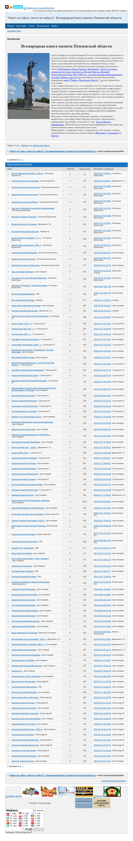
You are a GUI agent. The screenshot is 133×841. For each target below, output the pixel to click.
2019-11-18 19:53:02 (102, 317)
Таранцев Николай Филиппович (25, 745)
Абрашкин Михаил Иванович (24, 756)
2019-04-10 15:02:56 (102, 364)
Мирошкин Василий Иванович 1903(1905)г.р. (31, 435)
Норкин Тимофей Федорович (24, 401)
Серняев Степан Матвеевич (23, 750)
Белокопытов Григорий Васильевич (26, 666)
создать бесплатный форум (113, 781)
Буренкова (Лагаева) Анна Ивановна (27, 514)
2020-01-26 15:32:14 (102, 311)
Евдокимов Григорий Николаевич (26, 442)
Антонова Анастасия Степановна (26, 676)
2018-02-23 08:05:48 (102, 526)
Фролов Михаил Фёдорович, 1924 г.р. (27, 173)
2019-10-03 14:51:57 (102, 345)
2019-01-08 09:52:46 (102, 429)
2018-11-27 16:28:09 (102, 442)
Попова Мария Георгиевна (23, 660)
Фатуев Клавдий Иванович (23, 300)
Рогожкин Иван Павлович (22, 571)
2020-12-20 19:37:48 (102, 293)
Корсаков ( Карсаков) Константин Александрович (33, 208)
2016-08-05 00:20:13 (102, 605)
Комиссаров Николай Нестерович (26, 305)
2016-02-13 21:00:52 (102, 697)
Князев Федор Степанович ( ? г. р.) (26, 238)
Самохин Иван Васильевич (23, 600)
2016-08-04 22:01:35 (102, 616)
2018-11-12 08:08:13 (102, 463)
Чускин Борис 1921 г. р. (21, 324)
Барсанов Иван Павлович (22, 272)
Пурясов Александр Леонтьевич (25, 187)
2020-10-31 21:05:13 (102, 300)
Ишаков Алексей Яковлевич (23, 468)
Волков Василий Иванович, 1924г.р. (27, 729)
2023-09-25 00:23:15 (102, 258)
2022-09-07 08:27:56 (102, 286)
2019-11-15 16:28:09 (102, 329)
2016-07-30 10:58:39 (102, 621)
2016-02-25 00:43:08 (102, 676)
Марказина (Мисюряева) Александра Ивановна (32, 422)
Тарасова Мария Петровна (23, 724)
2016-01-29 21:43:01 (102, 734)
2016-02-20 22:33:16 (102, 687)
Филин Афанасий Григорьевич (24, 633)
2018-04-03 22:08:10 (102, 501)
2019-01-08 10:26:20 (102, 423)
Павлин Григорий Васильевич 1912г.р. (28, 521)
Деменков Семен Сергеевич (23, 708)
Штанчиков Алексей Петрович (24, 406)
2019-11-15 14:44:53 (102, 334)
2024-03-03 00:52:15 (102, 245)
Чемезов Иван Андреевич (22, 734)
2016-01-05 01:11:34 (102, 761)
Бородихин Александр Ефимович (26, 655)
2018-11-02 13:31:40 (102, 468)
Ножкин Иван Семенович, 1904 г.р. (26, 245)
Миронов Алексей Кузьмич (23, 703)
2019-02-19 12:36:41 (102, 411)
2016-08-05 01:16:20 (102, 600)
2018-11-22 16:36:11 (102, 447)
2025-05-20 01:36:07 (102, 201)
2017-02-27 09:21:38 (102, 560)
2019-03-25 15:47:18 (102, 389)
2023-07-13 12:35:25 (102, 271)
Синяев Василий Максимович (24, 253)
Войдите (25, 145)
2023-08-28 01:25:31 (102, 265)
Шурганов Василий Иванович (24, 692)
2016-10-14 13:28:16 (102, 582)
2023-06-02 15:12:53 (102, 278)
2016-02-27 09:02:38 (102, 671)
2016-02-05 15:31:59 (102, 708)
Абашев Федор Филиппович (23, 616)
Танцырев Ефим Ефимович (23, 589)
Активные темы (14, 31)
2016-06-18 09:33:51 (102, 632)
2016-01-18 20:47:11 (102, 745)
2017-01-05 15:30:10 (102, 566)
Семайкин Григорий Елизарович (25, 339)
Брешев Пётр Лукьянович (22, 548)
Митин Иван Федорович (21, 553)
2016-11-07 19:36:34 (102, 577)
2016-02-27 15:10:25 (102, 666)
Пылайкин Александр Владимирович (27, 370)
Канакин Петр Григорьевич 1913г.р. (26, 417)
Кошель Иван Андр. (20, 453)
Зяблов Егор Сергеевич (21, 566)
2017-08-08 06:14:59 (102, 540)
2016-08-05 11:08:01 (102, 595)
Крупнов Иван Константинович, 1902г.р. (28, 639)
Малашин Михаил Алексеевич (24, 195)
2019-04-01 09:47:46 (102, 375)
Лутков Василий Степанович (24, 411)
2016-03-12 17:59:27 (102, 660)
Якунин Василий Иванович (23, 294)
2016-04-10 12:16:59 (102, 644)
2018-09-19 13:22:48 (102, 490)
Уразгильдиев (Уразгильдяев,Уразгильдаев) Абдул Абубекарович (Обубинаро (33, 389)
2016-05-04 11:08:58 (102, 639)
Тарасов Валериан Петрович (24, 458)
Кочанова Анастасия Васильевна (26, 719)
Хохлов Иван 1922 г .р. (21, 334)
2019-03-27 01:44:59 (102, 382)
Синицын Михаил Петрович (23, 534)
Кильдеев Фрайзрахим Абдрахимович (28, 508)
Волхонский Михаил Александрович (27, 484)
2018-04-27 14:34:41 (102, 495)
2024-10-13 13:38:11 (102, 223)
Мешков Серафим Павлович (24, 217)
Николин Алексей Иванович (23, 626)
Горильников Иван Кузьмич (23, 479)
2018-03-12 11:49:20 (102, 508)
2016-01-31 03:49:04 (102, 719)
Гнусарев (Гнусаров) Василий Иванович (29, 278)
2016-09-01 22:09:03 (102, 589)
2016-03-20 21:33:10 (102, 650)
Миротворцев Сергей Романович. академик (30, 500)
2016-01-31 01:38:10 (102, 724)
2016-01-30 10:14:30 (102, 729)
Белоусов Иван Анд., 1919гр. (24, 447)
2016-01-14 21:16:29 (102, 750)
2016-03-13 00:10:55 (102, 655)
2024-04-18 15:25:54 (102, 238)
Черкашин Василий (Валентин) (24, 474)
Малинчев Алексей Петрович (24, 224)
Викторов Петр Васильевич (23, 681)
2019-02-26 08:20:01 (102, 395)
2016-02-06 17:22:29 (102, 703)
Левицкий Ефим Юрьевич (22, 495)
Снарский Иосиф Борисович (24, 650)
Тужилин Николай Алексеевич (24, 541)
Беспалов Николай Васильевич (25, 231)
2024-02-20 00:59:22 (102, 253)
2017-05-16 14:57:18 (102, 548)
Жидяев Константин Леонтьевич (25, 265)
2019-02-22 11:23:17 (102, 401)
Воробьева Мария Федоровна (24, 595)
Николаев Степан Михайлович (24, 202)
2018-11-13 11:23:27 (102, 458)
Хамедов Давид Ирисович (22, 761)
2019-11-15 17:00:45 (102, 324)
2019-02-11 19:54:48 (102, 417)
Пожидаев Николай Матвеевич (24, 611)
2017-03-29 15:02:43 (102, 553)
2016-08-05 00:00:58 (102, 611)
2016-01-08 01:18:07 (102, 756)
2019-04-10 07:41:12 (102, 370)
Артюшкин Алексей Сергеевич (24, 490)
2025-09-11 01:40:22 (102, 193)
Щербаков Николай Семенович (25, 713)
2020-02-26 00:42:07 (102, 305)
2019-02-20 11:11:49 (102, 406)
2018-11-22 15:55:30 (102, 453)
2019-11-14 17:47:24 (102, 339)
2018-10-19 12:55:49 (102, 474)
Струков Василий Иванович (23, 605)
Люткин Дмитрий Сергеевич (23, 259)
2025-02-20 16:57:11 (102, 208)
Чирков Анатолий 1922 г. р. (23, 329)
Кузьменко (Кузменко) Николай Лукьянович (30, 582)
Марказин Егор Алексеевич (23, 429)
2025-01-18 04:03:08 (102, 216)
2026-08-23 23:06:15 (102, 173)
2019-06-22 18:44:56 (102, 351)
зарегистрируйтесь (41, 145)
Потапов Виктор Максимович (24, 687)
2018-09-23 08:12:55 (102, 484)
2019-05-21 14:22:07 (102, 357)
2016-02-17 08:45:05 (102, 692)
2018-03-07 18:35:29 (102, 513)
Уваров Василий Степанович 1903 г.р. (28, 644)
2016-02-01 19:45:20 (102, 713)
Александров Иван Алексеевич (25, 697)
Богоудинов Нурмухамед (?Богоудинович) (30, 558)
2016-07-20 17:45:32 (102, 626)
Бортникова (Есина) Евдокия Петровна (28, 526)
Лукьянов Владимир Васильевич (25, 621)
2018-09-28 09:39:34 (102, 479)
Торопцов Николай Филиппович (25, 740)
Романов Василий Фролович (23, 577)
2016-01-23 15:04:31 (102, 740)
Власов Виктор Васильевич (23, 395)
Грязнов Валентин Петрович (23, 463)
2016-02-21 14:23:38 (102, 681)
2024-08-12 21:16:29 (102, 230)
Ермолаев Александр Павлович (25, 181)
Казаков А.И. (17, 671)
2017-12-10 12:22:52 (102, 533)
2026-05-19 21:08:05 (102, 186)
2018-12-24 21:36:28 (102, 436)
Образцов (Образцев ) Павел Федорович (29, 285)
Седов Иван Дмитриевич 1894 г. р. (26, 345)
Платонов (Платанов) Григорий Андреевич (30, 316)
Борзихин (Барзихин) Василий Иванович (29, 381)
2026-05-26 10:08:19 (102, 181)
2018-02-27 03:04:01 (102, 521)
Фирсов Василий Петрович (23, 357)
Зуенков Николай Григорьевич (24, 311)
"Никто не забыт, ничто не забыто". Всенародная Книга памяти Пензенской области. (52, 151)
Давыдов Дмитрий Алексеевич (24, 375)
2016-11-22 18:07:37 (102, 571)
